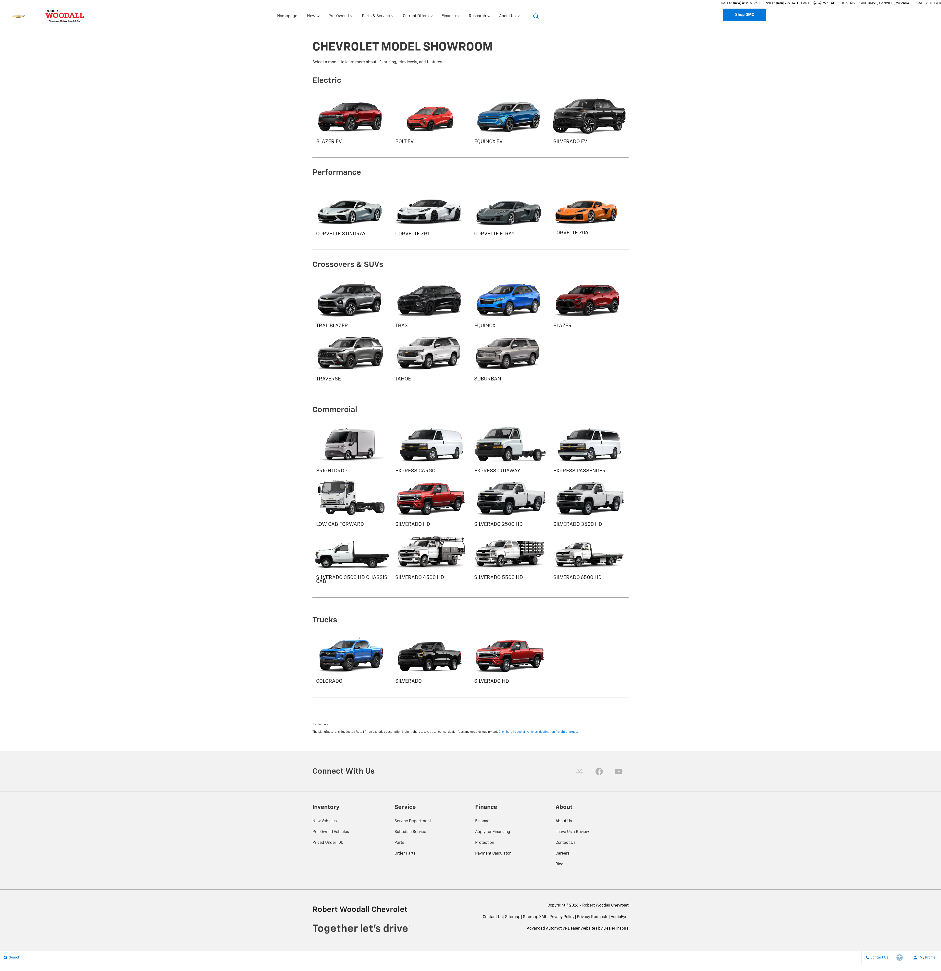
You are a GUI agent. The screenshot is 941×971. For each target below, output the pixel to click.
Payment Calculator (493, 854)
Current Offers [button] (416, 17)
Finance (482, 821)
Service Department (413, 821)
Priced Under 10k (327, 843)
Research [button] (477, 17)
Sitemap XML (535, 917)
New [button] (312, 17)
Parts (399, 843)
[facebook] (599, 771)
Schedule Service (410, 832)
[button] (536, 16)
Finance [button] (448, 17)
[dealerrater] (579, 771)
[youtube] (618, 771)
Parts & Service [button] (376, 17)
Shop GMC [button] (744, 15)
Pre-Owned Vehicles (330, 832)
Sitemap (512, 917)
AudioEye (619, 917)
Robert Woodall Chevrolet (605, 906)
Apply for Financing (492, 832)
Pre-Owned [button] (338, 17)
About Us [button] (507, 17)
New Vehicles (324, 821)
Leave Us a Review (572, 832)
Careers (563, 854)
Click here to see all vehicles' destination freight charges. (538, 732)
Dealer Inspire (616, 929)
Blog (560, 864)
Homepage (287, 16)
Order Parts (405, 854)
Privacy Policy (561, 917)
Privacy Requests (592, 917)
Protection (484, 843)
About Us (564, 821)
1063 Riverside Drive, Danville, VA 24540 (877, 3)
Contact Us (565, 843)
